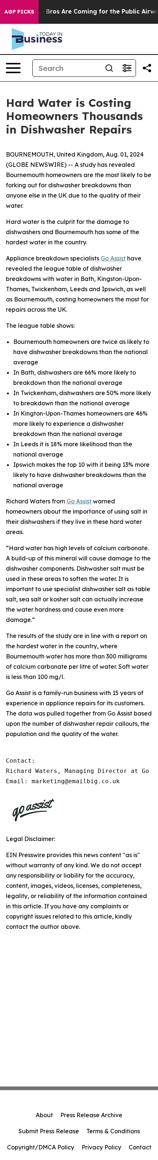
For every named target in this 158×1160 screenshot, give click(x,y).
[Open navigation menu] (13, 68)
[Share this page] (147, 68)
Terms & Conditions (113, 1131)
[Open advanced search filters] (127, 68)
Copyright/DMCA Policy (40, 1147)
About (44, 1115)
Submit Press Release (48, 1131)
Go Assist (113, 258)
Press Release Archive (91, 1115)
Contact (140, 1147)
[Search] (109, 68)
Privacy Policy (101, 1147)
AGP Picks (19, 11)
